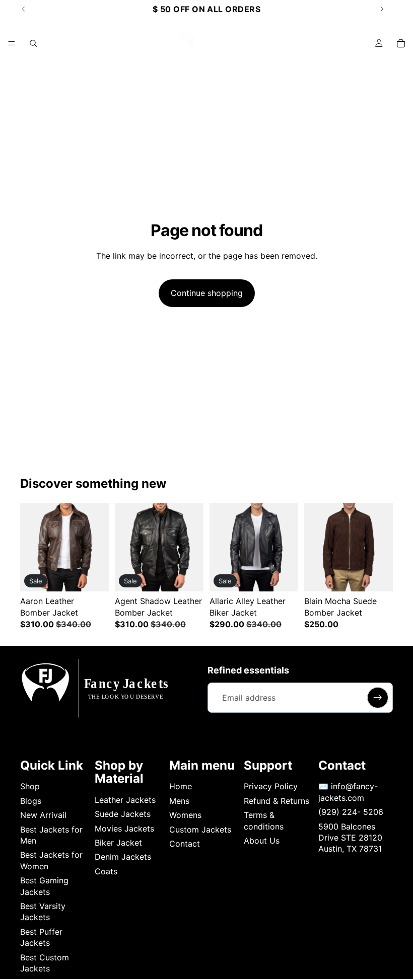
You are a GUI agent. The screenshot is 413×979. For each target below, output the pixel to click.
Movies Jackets (124, 828)
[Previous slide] (31, 547)
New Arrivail (43, 815)
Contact (184, 844)
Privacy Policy (271, 786)
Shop (30, 786)
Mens (179, 801)
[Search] (33, 43)
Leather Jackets (125, 800)
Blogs (30, 801)
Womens (185, 815)
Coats (106, 871)
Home (180, 786)
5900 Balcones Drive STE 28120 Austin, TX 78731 (350, 837)
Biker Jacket (118, 843)
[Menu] (11, 43)
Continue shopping (207, 293)
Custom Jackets (200, 829)
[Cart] (401, 43)
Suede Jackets (123, 814)
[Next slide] (98, 547)
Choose (101, 576)
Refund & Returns (276, 801)
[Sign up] (377, 697)
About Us (262, 841)
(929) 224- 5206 (350, 812)
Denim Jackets (123, 857)
